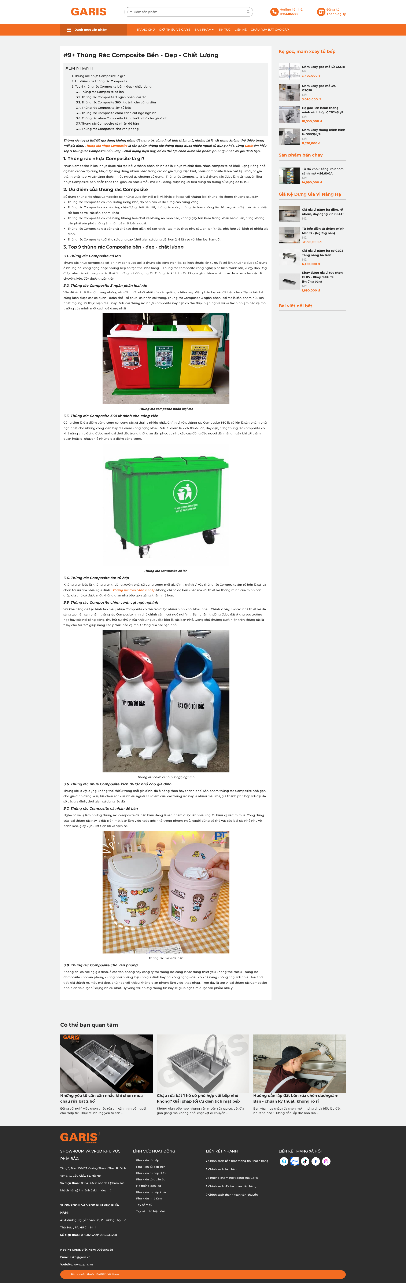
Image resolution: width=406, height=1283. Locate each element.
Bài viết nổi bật (295, 305)
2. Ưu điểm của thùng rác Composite (100, 81)
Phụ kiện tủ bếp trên (151, 1166)
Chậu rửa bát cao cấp (270, 30)
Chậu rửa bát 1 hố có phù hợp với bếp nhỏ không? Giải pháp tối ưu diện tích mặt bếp (198, 1098)
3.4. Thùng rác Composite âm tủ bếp (104, 108)
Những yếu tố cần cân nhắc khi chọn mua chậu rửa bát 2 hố (101, 1098)
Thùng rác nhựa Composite (106, 146)
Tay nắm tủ (144, 1204)
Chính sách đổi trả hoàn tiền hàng (231, 1186)
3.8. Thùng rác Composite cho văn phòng (108, 129)
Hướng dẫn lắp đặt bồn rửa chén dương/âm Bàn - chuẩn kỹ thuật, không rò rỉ (296, 1098)
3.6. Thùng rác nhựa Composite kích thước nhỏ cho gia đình (122, 118)
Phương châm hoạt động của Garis (232, 1177)
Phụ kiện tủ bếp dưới (151, 1173)
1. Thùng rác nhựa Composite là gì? (99, 76)
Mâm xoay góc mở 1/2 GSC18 (323, 67)
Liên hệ (241, 30)
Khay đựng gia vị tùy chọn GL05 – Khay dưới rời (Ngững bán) (322, 277)
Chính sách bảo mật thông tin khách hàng (238, 1160)
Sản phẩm (203, 30)
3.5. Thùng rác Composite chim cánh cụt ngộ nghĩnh (116, 113)
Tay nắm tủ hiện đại (150, 1211)
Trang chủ (146, 30)
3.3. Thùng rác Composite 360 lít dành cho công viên (116, 102)
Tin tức (224, 30)
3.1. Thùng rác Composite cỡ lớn (100, 92)
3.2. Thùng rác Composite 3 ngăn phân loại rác (111, 97)
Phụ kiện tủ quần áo (150, 1179)
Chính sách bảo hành (223, 1169)
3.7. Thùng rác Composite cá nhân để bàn (107, 123)
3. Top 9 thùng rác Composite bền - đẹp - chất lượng (112, 86)
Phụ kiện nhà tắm (149, 1198)
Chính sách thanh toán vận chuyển (232, 1194)
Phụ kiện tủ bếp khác (151, 1192)
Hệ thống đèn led (148, 1185)
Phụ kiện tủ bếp (147, 1160)
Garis (248, 146)
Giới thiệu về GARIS (175, 30)
